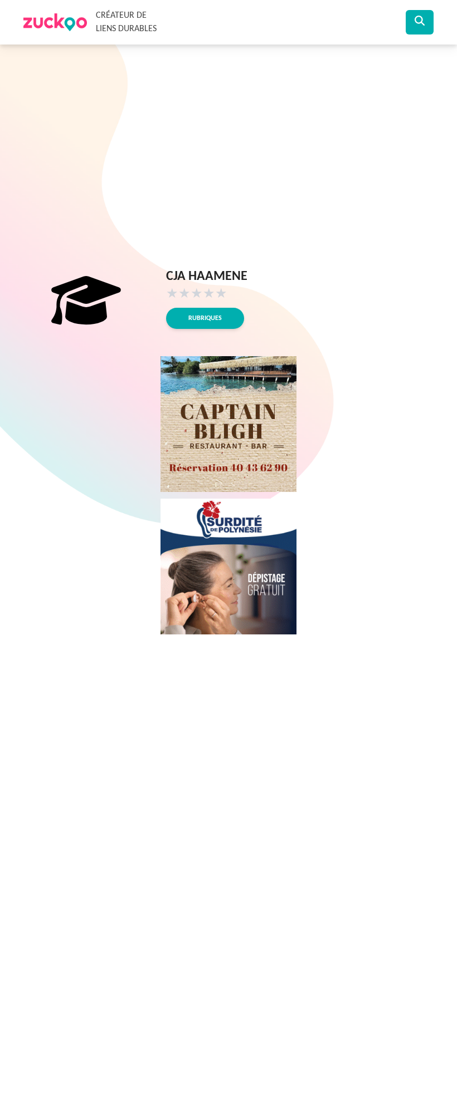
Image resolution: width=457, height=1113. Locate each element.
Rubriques (205, 318)
